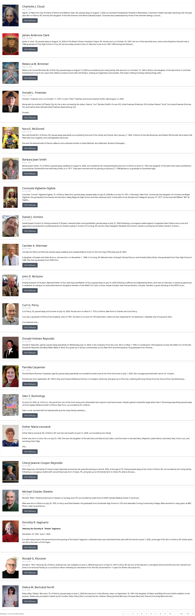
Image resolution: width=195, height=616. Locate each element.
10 (170, 614)
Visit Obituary (30, 20)
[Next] (193, 614)
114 (181, 614)
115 (187, 614)
